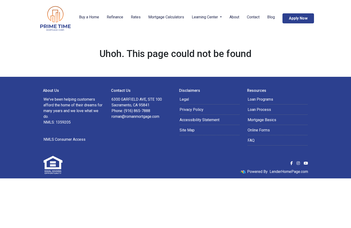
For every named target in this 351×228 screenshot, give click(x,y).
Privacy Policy (191, 109)
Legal (184, 99)
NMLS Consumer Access (64, 139)
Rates (136, 17)
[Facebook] (291, 163)
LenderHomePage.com (289, 171)
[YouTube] (306, 163)
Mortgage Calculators (166, 17)
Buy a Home (89, 17)
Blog (271, 17)
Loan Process (259, 109)
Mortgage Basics (262, 120)
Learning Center (205, 17)
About (234, 17)
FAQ (251, 140)
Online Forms (259, 130)
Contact (253, 17)
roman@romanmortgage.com (135, 116)
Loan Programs (260, 99)
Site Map (187, 130)
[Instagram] (298, 163)
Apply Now (298, 18)
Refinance (115, 17)
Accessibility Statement (199, 120)
